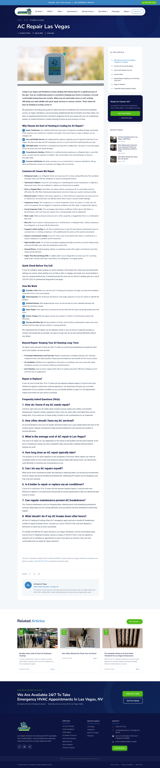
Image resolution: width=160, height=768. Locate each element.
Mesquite (90, 736)
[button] (39, 11)
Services (66, 721)
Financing (115, 11)
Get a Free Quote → (125, 113)
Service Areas (87, 11)
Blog (26, 20)
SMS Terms (139, 764)
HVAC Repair (66, 732)
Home (19, 20)
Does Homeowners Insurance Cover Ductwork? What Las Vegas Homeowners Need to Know (127, 148)
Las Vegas (90, 726)
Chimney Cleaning (68, 747)
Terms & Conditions (127, 764)
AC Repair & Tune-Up (69, 735)
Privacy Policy (115, 764)
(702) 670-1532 (150, 3)
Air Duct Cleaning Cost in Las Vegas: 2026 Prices (127, 138)
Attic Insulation (67, 744)
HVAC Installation (68, 729)
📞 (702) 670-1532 (125, 118)
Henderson (91, 729)
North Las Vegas (93, 733)
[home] (25, 11)
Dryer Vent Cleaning (69, 738)
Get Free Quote (133, 700)
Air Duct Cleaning (68, 726)
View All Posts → (134, 622)
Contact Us (137, 11)
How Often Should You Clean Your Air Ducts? (127, 158)
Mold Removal (67, 741)
